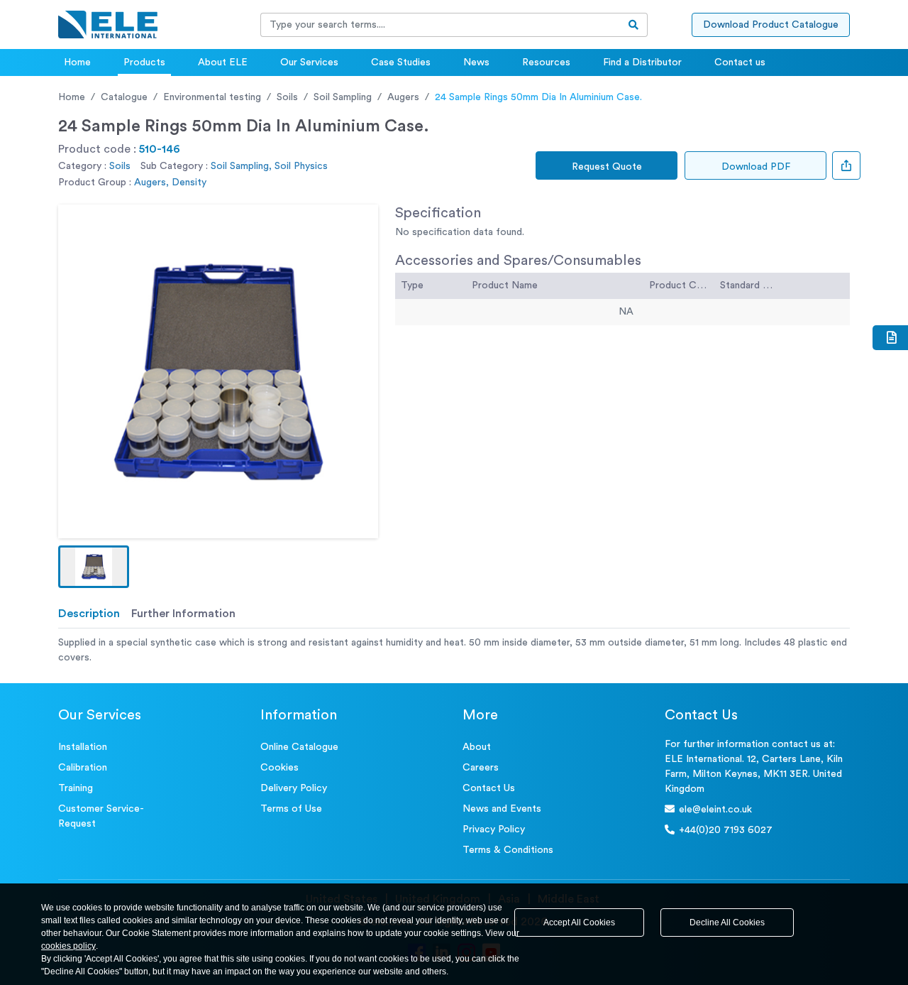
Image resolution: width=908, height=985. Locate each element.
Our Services (309, 62)
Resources (546, 62)
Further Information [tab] (183, 613)
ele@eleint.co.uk (715, 810)
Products (144, 62)
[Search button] (634, 25)
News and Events (502, 809)
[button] (93, 566)
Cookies (279, 768)
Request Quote (607, 167)
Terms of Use (291, 809)
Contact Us (489, 788)
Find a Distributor (642, 62)
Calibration (82, 768)
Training (75, 788)
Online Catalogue (299, 747)
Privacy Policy (494, 829)
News (476, 62)
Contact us (739, 62)
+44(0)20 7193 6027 (726, 830)
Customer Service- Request (101, 816)
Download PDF (755, 167)
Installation (82, 747)
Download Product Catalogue (770, 25)
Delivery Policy (293, 788)
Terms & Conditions (508, 850)
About (477, 747)
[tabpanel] (454, 650)
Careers (481, 768)
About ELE (223, 62)
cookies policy (68, 946)
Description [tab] (89, 613)
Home (77, 62)
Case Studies (401, 62)
